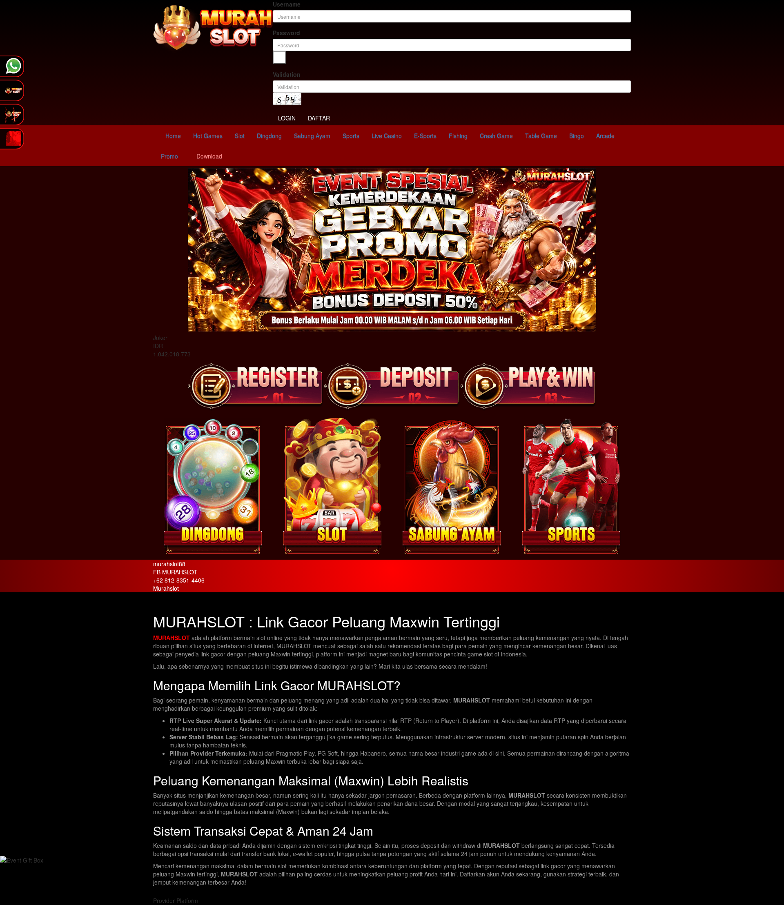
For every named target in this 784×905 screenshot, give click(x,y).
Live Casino (387, 135)
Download (208, 156)
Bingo (576, 135)
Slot (240, 135)
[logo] (213, 27)
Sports (351, 135)
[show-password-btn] (279, 57)
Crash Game (496, 135)
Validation (287, 74)
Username (287, 4)
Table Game (541, 135)
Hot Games (208, 135)
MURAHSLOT (171, 638)
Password (286, 33)
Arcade (605, 135)
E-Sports (425, 135)
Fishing (458, 135)
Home (172, 135)
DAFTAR (319, 118)
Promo (168, 156)
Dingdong (269, 135)
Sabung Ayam (312, 135)
